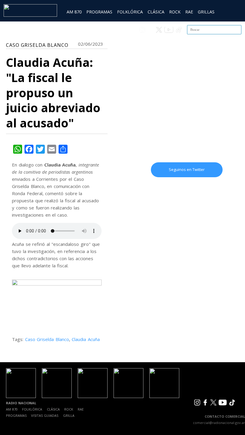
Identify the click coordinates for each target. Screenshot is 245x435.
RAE (189, 12)
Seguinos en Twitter (187, 169)
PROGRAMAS (99, 12)
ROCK (174, 12)
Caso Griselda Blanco (47, 339)
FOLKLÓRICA (130, 12)
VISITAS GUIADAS (44, 415)
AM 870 (74, 12)
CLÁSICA (156, 12)
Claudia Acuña (86, 339)
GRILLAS (206, 12)
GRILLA (68, 415)
